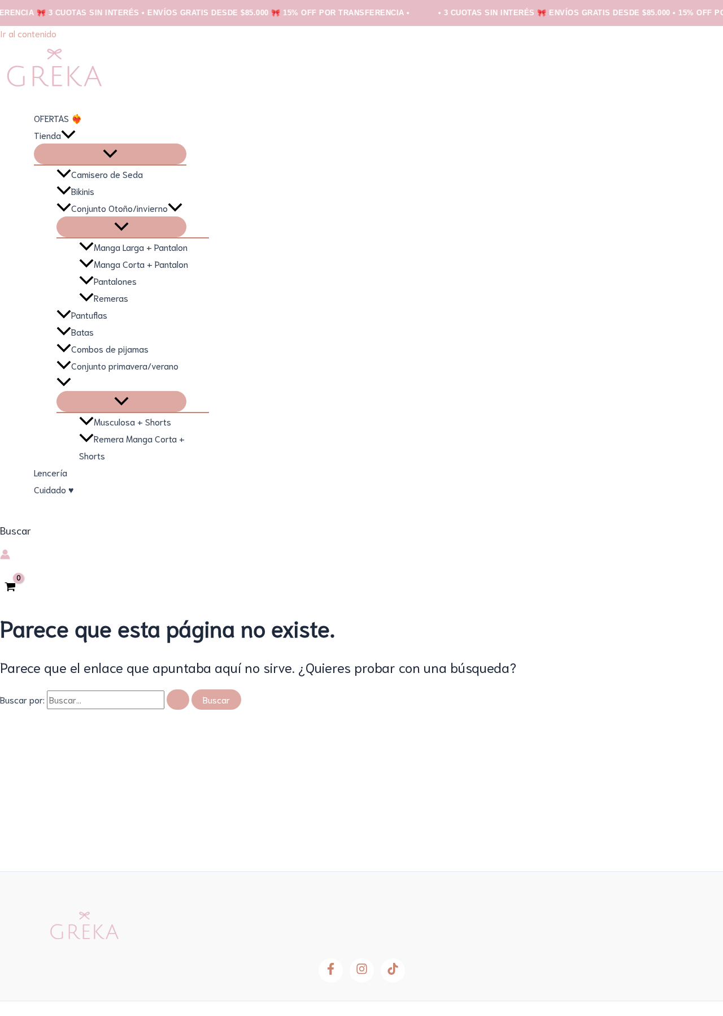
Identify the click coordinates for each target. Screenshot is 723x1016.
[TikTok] (393, 970)
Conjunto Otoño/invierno (119, 208)
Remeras (111, 297)
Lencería (50, 472)
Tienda (47, 135)
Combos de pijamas (110, 348)
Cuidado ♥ (54, 489)
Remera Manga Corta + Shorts (132, 446)
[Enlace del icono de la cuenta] (5, 555)
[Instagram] (362, 970)
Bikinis (82, 191)
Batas (82, 331)
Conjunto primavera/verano (124, 365)
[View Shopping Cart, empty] (10, 587)
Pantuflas (89, 314)
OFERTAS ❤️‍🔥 (58, 118)
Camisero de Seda (107, 174)
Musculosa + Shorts (132, 421)
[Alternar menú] (110, 154)
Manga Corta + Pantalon (141, 264)
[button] (68, 135)
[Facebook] (331, 970)
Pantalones (115, 280)
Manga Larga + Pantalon (141, 247)
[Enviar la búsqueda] (178, 699)
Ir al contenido (28, 33)
